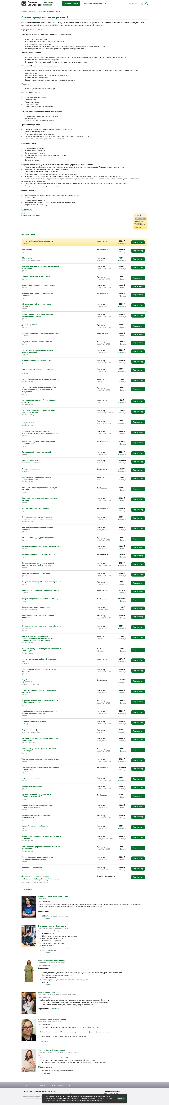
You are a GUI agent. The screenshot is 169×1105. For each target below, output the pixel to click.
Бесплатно (133, 3)
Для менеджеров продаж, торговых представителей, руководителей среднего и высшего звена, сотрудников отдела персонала (40, 878)
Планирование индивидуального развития (38, 538)
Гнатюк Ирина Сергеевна (49, 992)
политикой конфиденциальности (91, 1100)
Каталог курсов (70, 3)
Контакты (41, 1085)
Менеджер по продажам (31, 460)
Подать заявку (139, 218)
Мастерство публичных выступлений (36, 452)
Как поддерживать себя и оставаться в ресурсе (40, 379)
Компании (32, 11)
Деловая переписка (29, 325)
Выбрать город (47, 4)
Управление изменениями (32, 786)
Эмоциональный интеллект (32, 867)
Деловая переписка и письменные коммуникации (41, 333)
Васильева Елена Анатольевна (51, 960)
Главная (24, 11)
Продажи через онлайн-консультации (36, 607)
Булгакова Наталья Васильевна (52, 926)
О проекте (26, 1085)
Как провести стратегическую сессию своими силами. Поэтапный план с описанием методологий (40, 390)
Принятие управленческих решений (36, 573)
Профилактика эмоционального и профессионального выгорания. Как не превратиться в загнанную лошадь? (37, 638)
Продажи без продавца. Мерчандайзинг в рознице (41, 582)
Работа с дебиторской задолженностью (37, 241)
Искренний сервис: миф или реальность (37, 360)
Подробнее (47, 918)
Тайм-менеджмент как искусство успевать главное (41, 759)
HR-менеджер (27, 249)
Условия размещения (60, 1085)
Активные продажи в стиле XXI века (36, 277)
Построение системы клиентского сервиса (38, 554)
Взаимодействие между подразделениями (38, 285)
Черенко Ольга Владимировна (51, 1050)
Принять (121, 1098)
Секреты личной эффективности (35, 730)
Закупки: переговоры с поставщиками (37, 342)
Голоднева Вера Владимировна (52, 1019)
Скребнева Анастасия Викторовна (53, 896)
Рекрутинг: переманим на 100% (34, 721)
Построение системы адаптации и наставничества (41, 546)
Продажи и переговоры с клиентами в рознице (40, 599)
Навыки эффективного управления (35, 508)
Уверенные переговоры (31, 778)
